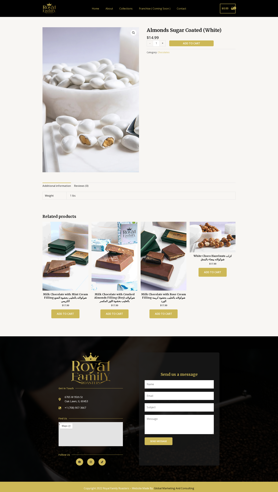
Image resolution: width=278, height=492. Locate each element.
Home (95, 8)
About (109, 8)
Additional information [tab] (56, 186)
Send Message (158, 441)
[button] (133, 33)
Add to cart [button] (65, 314)
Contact (181, 8)
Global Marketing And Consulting (174, 488)
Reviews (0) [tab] (81, 186)
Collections (126, 8)
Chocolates (164, 52)
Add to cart (191, 43)
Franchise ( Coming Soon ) (154, 8)
